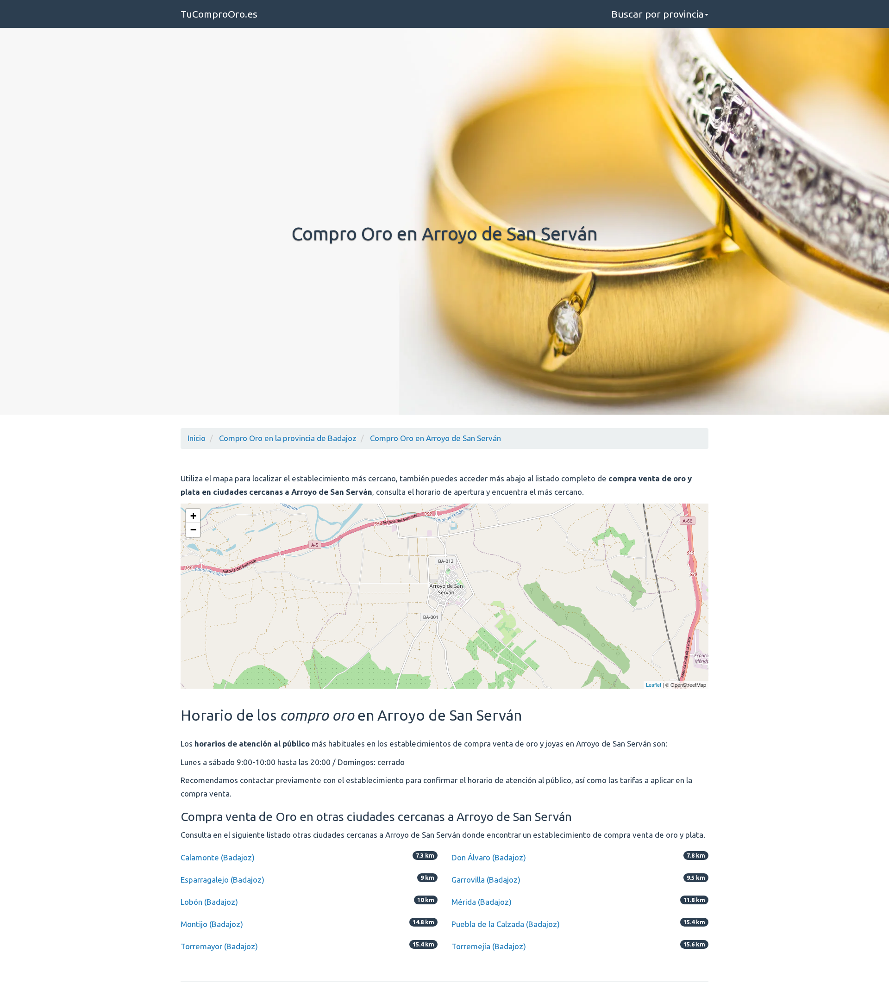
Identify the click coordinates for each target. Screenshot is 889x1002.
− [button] (193, 529)
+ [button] (193, 516)
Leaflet (653, 684)
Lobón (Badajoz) (209, 901)
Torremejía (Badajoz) (488, 946)
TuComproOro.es (219, 13)
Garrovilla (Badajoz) (485, 879)
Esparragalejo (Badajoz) (222, 879)
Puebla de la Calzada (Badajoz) (505, 924)
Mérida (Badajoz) (481, 901)
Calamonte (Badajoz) (218, 857)
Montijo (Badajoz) (212, 924)
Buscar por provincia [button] (657, 13)
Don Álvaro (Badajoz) (488, 857)
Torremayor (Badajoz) (219, 946)
